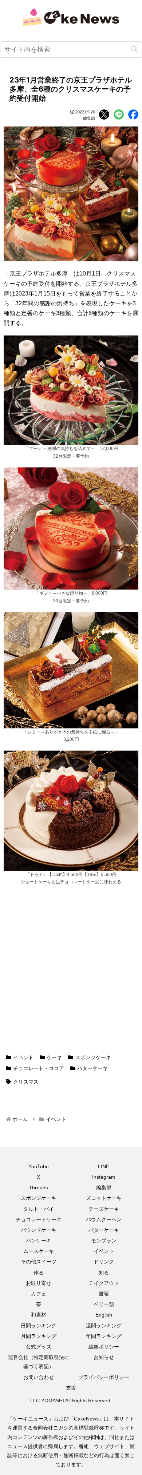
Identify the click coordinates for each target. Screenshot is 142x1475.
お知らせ (104, 1357)
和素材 (38, 1315)
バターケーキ (92, 1068)
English (103, 1315)
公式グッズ (38, 1347)
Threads (38, 1187)
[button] (134, 49)
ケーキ (54, 1057)
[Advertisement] (71, 974)
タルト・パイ (38, 1209)
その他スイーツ (38, 1262)
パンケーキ (38, 1240)
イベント (23, 1057)
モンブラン (104, 1240)
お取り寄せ (38, 1283)
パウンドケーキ (38, 1230)
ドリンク (104, 1262)
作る (38, 1272)
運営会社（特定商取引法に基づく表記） (38, 1361)
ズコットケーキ (104, 1198)
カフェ (38, 1294)
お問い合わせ (38, 1377)
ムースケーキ (38, 1251)
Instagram (103, 1177)
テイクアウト (103, 1283)
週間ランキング (104, 1326)
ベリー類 (104, 1304)
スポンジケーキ (93, 1057)
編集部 (103, 1187)
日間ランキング (38, 1326)
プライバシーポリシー (103, 1377)
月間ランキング (38, 1336)
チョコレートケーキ (39, 1219)
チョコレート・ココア (38, 1068)
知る (104, 1272)
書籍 (104, 1294)
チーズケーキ (103, 1209)
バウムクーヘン (104, 1219)
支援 (71, 1388)
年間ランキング (104, 1336)
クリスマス (26, 1082)
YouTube (38, 1166)
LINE (103, 1166)
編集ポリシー (103, 1347)
